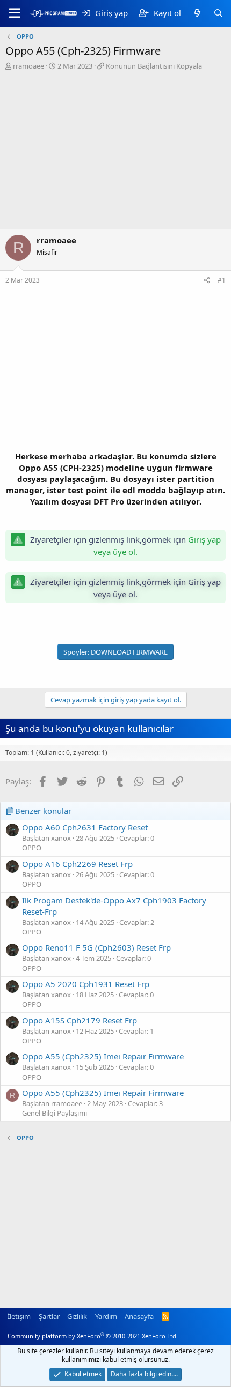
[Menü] (14, 13)
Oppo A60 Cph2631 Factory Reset (85, 827)
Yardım (106, 1316)
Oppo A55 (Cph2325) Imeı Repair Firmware (103, 1056)
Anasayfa (139, 1316)
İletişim (19, 1316)
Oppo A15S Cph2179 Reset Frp (79, 1020)
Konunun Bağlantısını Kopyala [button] (154, 66)
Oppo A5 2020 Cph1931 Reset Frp (85, 983)
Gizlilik (77, 1316)
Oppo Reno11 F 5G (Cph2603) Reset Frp (96, 947)
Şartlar (49, 1316)
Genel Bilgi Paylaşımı (54, 1113)
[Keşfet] (196, 13)
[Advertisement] (115, 151)
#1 (222, 280)
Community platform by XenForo (93, 1336)
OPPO (31, 847)
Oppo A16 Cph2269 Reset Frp (77, 863)
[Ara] (218, 13)
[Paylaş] (207, 281)
